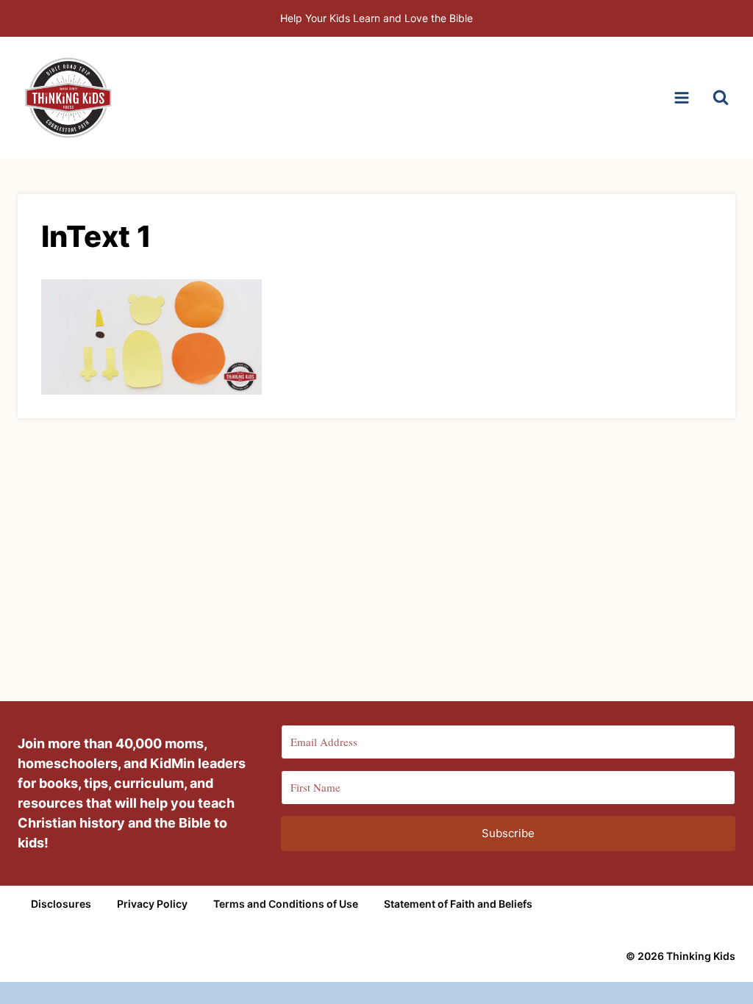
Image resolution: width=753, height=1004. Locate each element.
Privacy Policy (152, 903)
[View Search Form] (720, 97)
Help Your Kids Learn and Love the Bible (376, 18)
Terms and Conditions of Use (285, 903)
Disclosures (61, 903)
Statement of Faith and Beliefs (458, 903)
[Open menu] (681, 97)
